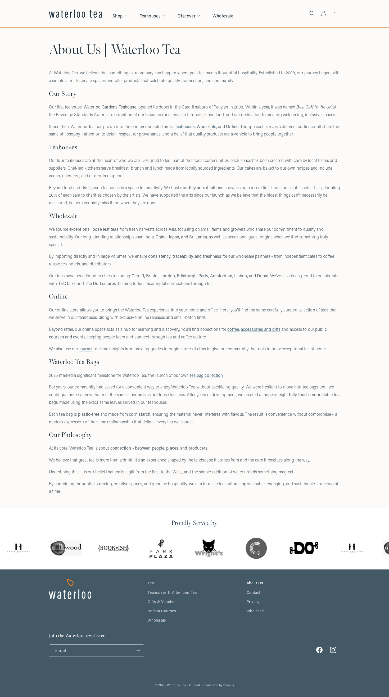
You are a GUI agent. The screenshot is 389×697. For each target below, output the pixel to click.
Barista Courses (162, 610)
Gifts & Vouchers (163, 601)
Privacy (253, 601)
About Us (255, 582)
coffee (233, 329)
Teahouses (185, 126)
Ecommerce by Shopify (217, 685)
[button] (123, 13)
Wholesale (206, 126)
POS (190, 685)
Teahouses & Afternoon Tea (172, 592)
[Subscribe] (138, 650)
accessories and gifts (261, 329)
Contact (253, 592)
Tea (151, 582)
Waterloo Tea (176, 685)
